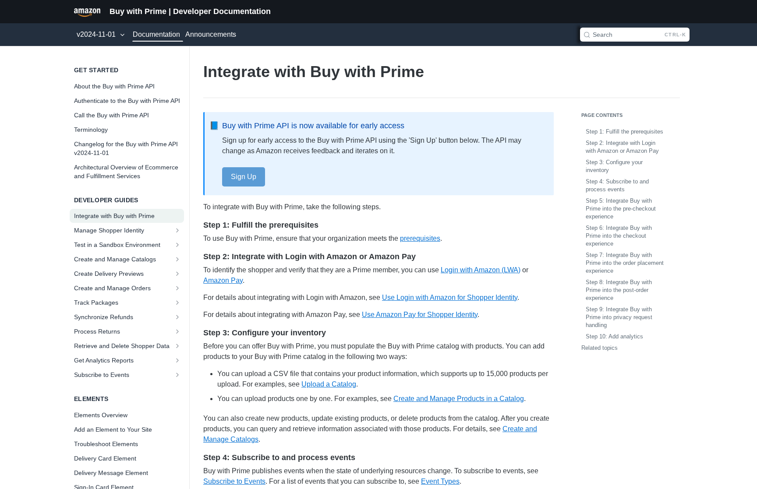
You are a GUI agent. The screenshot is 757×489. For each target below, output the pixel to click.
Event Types (440, 481)
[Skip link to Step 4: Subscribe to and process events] (197, 457)
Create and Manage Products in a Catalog (458, 398)
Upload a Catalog (328, 384)
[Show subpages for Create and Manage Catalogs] (178, 259)
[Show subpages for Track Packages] (178, 302)
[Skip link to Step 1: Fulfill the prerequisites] (197, 225)
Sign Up (243, 176)
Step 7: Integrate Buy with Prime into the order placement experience (625, 263)
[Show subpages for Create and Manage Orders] (178, 288)
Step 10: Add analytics (614, 336)
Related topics (599, 348)
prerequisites (420, 238)
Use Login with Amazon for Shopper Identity (449, 297)
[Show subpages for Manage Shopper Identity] (178, 230)
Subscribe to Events (234, 481)
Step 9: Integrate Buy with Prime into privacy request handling (619, 317)
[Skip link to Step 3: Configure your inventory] (197, 332)
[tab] (87, 11)
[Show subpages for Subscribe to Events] (178, 374)
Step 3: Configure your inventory (614, 166)
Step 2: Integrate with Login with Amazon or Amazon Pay (622, 147)
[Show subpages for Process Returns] (178, 331)
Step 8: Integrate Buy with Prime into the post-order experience (619, 290)
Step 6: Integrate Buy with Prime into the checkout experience (619, 236)
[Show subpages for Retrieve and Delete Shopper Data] (178, 345)
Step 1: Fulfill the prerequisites (624, 131)
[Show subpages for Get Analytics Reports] (178, 360)
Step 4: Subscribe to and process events (617, 185)
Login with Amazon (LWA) (480, 270)
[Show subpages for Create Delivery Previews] (178, 273)
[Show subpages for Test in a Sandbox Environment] (178, 244)
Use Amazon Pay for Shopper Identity (420, 314)
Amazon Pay (223, 280)
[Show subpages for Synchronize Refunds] (178, 316)
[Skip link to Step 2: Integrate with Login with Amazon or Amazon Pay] (197, 256)
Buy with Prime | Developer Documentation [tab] (190, 11)
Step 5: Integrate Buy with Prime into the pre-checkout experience (621, 208)
